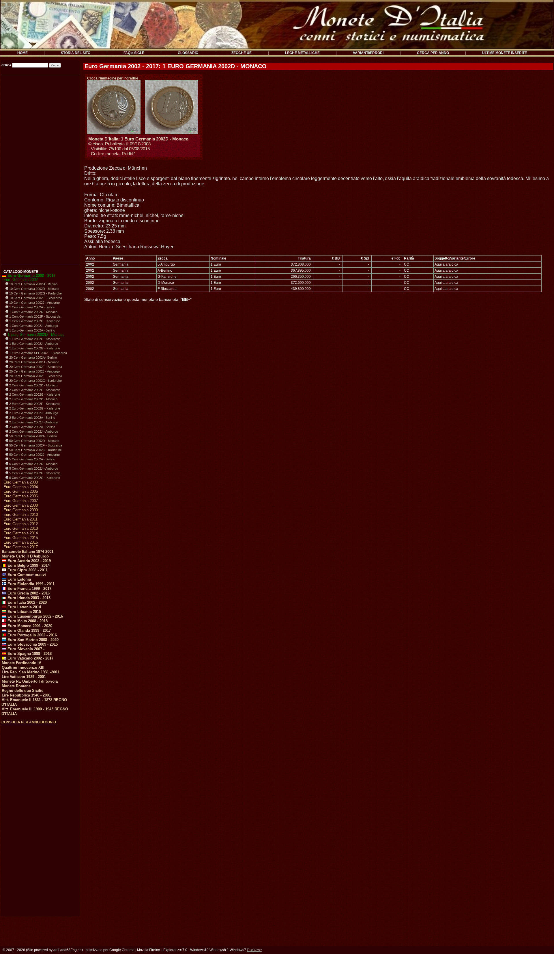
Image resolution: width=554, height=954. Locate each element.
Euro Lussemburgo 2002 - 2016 (34, 616)
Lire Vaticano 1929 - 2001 (24, 677)
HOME (22, 53)
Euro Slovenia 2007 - (25, 649)
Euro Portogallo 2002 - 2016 (31, 635)
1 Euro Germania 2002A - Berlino (31, 330)
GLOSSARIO (188, 53)
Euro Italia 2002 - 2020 (26, 602)
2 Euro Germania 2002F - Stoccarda (34, 403)
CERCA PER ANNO (433, 53)
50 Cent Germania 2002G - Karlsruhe (35, 450)
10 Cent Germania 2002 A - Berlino (32, 284)
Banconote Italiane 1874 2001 (27, 551)
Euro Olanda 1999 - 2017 (28, 630)
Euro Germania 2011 (20, 519)
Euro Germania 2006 (20, 496)
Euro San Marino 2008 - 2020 (32, 640)
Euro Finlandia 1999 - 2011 (30, 584)
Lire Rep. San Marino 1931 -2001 (30, 672)
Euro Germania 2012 (20, 524)
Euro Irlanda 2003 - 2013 (28, 598)
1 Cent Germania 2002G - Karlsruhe (34, 321)
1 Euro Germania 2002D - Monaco (35, 334)
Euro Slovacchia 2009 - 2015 (32, 644)
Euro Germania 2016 (20, 542)
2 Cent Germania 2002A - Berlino (31, 427)
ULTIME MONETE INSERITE (504, 53)
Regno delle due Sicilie (22, 690)
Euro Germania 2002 (20, 279)
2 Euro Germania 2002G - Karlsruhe (34, 408)
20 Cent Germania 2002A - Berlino (32, 357)
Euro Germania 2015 (20, 538)
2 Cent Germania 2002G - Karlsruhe (34, 394)
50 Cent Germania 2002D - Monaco (33, 440)
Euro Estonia (18, 579)
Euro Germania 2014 (20, 533)
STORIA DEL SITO (75, 53)
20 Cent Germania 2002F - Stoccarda (35, 366)
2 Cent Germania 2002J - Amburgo (33, 431)
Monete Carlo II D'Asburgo (25, 556)
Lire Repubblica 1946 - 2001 (26, 695)
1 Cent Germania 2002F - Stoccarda (34, 316)
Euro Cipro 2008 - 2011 (27, 570)
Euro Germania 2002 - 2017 (30, 275)
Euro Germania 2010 (20, 514)
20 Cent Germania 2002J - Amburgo (34, 371)
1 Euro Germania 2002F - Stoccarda (34, 339)
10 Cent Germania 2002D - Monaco (33, 288)
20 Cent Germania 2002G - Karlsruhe (35, 380)
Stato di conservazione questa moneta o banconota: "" (138, 299)
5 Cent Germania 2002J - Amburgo (33, 468)
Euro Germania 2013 (20, 528)
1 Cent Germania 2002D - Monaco (32, 312)
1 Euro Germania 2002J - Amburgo (33, 343)
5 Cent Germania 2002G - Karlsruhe (34, 477)
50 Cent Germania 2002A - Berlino (32, 436)
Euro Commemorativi (26, 575)
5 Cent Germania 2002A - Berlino (31, 459)
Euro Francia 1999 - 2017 (28, 588)
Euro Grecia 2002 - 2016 (28, 593)
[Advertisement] (39, 167)
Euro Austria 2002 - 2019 (28, 561)
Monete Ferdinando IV (21, 663)
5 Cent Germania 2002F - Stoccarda (34, 473)
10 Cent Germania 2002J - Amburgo (34, 302)
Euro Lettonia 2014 (23, 607)
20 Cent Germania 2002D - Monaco (33, 362)
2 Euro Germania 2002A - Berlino (31, 417)
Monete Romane (16, 686)
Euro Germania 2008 (20, 505)
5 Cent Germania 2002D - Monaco (32, 464)
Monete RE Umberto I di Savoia (30, 681)
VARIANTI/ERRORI (368, 53)
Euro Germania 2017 (20, 547)
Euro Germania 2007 (20, 501)
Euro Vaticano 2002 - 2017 (29, 658)
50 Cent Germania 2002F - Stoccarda (35, 445)
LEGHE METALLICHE (302, 53)
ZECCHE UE (241, 53)
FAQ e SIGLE (133, 53)
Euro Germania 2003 (20, 482)
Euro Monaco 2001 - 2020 (29, 626)
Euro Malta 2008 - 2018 (27, 621)
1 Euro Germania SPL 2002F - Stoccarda (37, 353)
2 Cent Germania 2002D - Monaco (32, 385)
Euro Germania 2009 (20, 510)
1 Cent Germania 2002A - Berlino (31, 307)
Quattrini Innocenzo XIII (23, 667)
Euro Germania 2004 (20, 487)
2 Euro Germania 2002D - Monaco (32, 399)
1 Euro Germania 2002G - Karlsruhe (34, 348)
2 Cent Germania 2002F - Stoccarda (34, 390)
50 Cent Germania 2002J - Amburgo (34, 454)
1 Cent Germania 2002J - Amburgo (33, 325)
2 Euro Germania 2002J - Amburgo (33, 413)
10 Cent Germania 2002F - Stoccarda (35, 298)
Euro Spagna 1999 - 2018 (29, 653)
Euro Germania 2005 (20, 491)
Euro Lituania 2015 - (24, 612)
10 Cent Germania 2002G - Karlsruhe (35, 293)
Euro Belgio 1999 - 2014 (28, 565)
